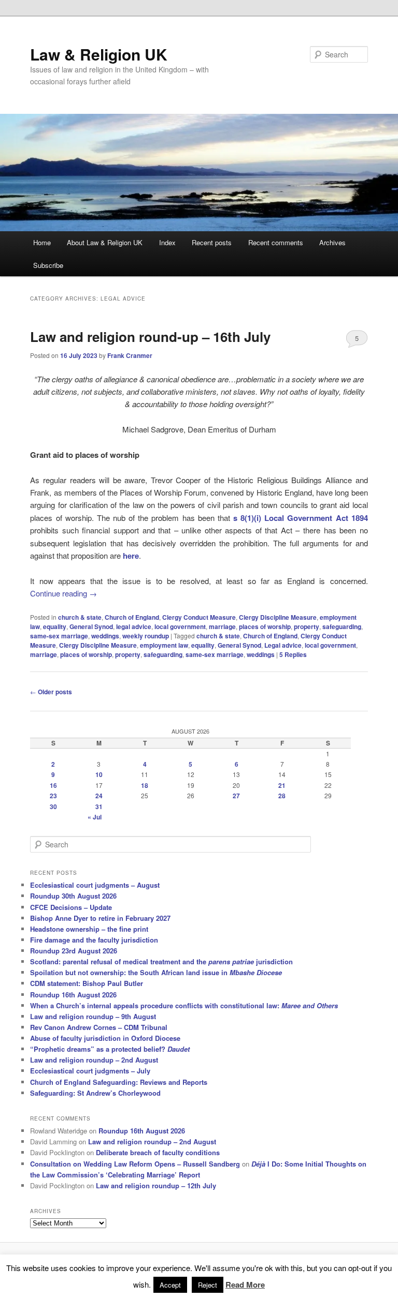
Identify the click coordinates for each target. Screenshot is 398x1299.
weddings (105, 635)
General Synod (91, 626)
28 (282, 795)
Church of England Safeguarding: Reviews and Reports (118, 1082)
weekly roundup (145, 635)
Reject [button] (207, 1285)
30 (53, 806)
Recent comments (275, 242)
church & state (80, 617)
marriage (222, 626)
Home (42, 242)
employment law (164, 645)
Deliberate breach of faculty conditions (158, 1152)
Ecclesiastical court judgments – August (95, 885)
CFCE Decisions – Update (71, 907)
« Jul (95, 817)
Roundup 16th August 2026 (73, 994)
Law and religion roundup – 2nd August (94, 1060)
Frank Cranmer (129, 355)
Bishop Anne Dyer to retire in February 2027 (100, 918)
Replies (293, 654)
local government (180, 626)
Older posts (51, 691)
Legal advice (283, 645)
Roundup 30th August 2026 (73, 896)
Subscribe (48, 265)
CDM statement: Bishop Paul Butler (86, 983)
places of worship (265, 626)
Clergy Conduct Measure (199, 617)
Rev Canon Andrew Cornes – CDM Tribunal (98, 1027)
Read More (245, 1284)
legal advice (133, 626)
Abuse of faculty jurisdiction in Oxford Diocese (105, 1038)
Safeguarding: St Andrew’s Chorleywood (95, 1093)
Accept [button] (170, 1285)
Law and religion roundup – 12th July (156, 1185)
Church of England (132, 617)
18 (144, 785)
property (306, 626)
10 (99, 774)
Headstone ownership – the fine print (89, 929)
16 (53, 785)
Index (167, 242)
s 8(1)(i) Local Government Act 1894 (300, 518)
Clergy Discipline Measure (278, 617)
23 (53, 795)
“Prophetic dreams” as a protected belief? (110, 1049)
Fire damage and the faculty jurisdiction (94, 940)
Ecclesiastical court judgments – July (90, 1071)
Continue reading (63, 593)
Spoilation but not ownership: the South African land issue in (156, 972)
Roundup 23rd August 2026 (73, 950)
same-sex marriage (59, 635)
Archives (332, 242)
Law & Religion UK (98, 54)
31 (99, 806)
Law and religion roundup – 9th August (93, 1016)
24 (99, 795)
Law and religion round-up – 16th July (150, 336)
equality (54, 626)
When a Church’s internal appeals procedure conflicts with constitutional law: (184, 1005)
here (131, 555)
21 (282, 785)
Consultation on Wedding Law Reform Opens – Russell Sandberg (135, 1164)
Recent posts (212, 242)
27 (236, 795)
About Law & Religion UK (105, 242)
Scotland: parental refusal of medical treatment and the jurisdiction (161, 961)
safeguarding (341, 626)
